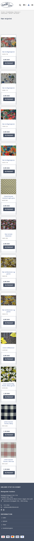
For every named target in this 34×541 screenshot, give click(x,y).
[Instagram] (3, 510)
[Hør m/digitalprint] (8, 42)
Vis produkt (9, 63)
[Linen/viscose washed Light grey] (8, 186)
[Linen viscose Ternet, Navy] (8, 412)
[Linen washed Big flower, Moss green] (8, 374)
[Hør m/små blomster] (8, 224)
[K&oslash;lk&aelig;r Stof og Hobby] (8, 5)
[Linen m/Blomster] (8, 338)
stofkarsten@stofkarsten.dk (11, 507)
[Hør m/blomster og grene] (8, 262)
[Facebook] (1, 510)
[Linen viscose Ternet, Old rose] (8, 450)
